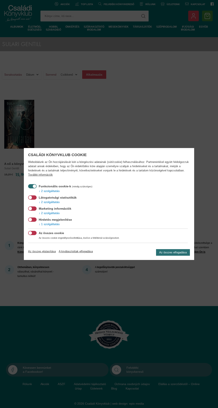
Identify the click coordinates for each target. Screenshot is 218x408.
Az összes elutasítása (42, 251)
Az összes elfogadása (173, 252)
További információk (40, 174)
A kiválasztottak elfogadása (76, 251)
